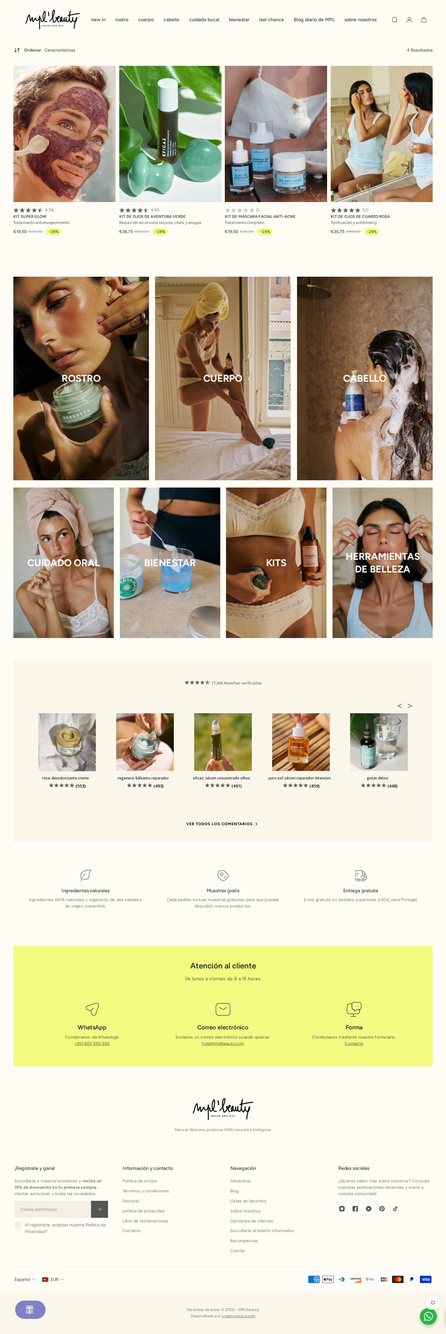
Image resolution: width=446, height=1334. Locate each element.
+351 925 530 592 (92, 1043)
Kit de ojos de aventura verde (152, 213)
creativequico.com (238, 1316)
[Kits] (276, 563)
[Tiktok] (395, 1208)
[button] (401, 705)
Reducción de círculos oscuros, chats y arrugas (160, 222)
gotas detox (377, 778)
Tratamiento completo (244, 222)
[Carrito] (424, 19)
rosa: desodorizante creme (65, 778)
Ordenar (49, 50)
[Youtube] (368, 1208)
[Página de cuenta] (409, 19)
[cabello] (365, 378)
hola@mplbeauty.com (223, 1043)
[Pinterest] (382, 1208)
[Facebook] (355, 1208)
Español (22, 1279)
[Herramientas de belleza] (383, 563)
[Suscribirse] (99, 1209)
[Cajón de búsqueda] (394, 19)
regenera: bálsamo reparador (143, 778)
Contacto (354, 1043)
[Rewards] (30, 1310)
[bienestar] (170, 563)
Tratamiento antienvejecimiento (41, 222)
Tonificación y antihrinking (354, 222)
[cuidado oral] (63, 563)
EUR (54, 1279)
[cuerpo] (223, 378)
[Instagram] (342, 1208)
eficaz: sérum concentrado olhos (221, 778)
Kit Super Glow (33, 213)
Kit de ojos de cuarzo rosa (360, 213)
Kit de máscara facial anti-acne (260, 213)
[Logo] (52, 19)
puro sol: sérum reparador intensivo (300, 778)
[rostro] (81, 378)
